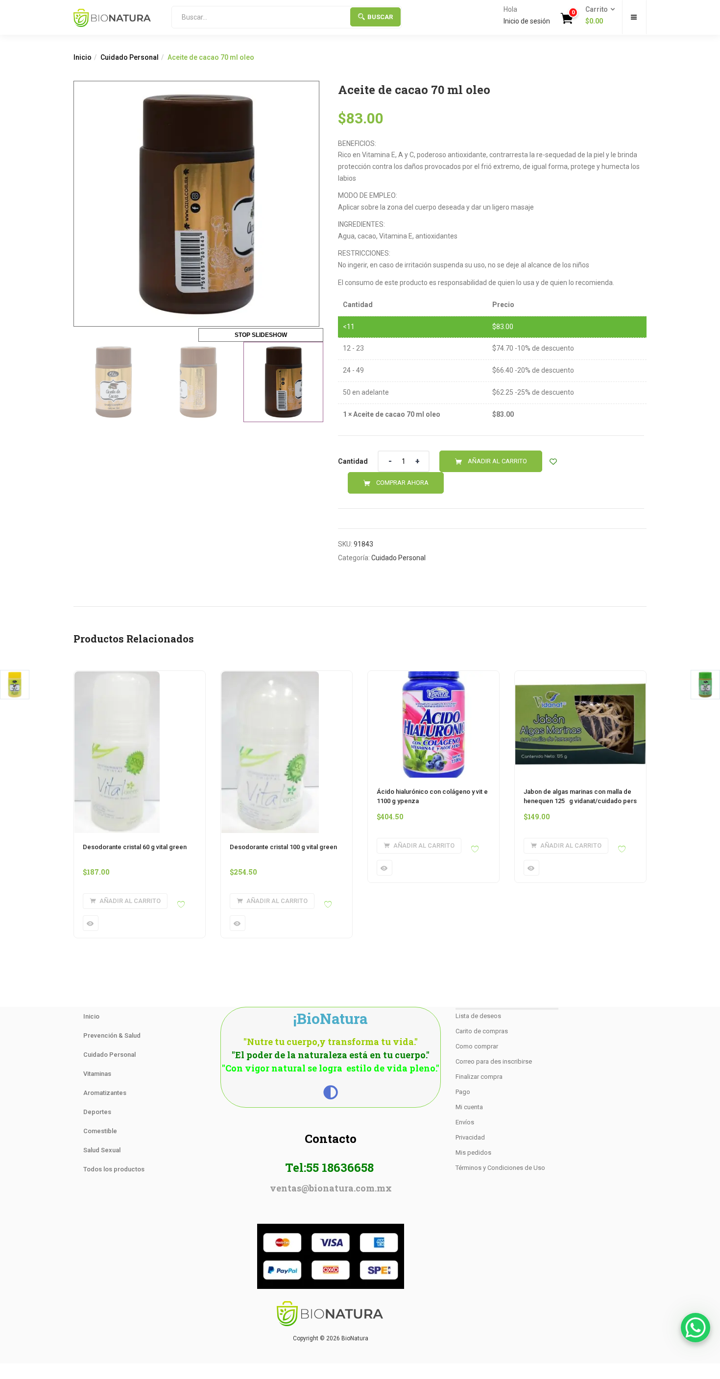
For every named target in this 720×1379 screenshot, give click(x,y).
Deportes (97, 1112)
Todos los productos (113, 1169)
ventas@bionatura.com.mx (331, 1188)
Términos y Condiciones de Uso (500, 1167)
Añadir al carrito (497, 461)
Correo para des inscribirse (494, 1061)
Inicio (82, 57)
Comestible (100, 1131)
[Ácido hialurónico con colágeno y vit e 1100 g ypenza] (433, 677)
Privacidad (470, 1137)
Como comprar (477, 1046)
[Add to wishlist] (553, 462)
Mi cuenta (469, 1107)
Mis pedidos (473, 1152)
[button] (597, 15)
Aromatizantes (104, 1092)
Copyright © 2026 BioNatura (330, 1338)
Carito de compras (482, 1031)
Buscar (380, 17)
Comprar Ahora (402, 482)
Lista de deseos (478, 1016)
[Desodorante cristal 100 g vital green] (270, 677)
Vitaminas (97, 1073)
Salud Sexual (101, 1150)
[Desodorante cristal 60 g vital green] (117, 677)
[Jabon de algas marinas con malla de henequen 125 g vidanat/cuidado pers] (580, 677)
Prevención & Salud (112, 1035)
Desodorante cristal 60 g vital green (135, 847)
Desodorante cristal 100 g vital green (283, 847)
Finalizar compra (479, 1076)
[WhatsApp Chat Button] (695, 1327)
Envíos (465, 1122)
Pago (463, 1091)
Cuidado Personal (129, 57)
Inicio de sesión (527, 21)
